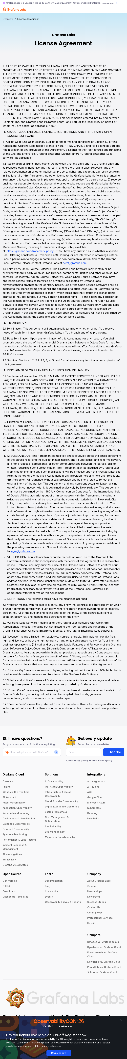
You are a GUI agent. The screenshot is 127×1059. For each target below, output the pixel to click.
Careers (91, 886)
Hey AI (91, 923)
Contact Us (93, 907)
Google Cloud (95, 797)
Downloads (9, 891)
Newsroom (93, 896)
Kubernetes (94, 807)
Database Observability (16, 823)
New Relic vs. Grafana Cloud (104, 961)
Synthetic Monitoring (15, 834)
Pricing (7, 786)
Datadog (92, 813)
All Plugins (93, 786)
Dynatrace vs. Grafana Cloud (104, 947)
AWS (89, 792)
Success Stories (96, 902)
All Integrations (96, 781)
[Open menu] (121, 9)
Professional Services (100, 917)
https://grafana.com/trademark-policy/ (30, 251)
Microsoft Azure (96, 802)
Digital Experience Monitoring (62, 806)
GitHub (7, 886)
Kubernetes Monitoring (16, 813)
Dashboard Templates (15, 896)
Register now (58, 1053)
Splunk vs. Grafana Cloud (102, 972)
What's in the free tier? (16, 792)
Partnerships (94, 891)
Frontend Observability (16, 829)
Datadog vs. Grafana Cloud (103, 941)
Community (51, 891)
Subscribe (114, 752)
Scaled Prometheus (56, 811)
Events (49, 896)
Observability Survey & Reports (63, 902)
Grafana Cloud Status (15, 864)
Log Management (55, 831)
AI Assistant (9, 797)
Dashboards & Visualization (19, 818)
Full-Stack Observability (59, 786)
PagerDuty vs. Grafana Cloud (104, 967)
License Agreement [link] (28, 19)
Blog (47, 886)
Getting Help (94, 912)
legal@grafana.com (23, 551)
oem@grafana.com (74, 263)
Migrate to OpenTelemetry (60, 837)
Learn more (108, 3)
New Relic (93, 818)
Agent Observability (14, 802)
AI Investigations (12, 854)
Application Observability (17, 807)
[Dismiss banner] (121, 1020)
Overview (8, 19)
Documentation (54, 880)
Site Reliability (53, 826)
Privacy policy (105, 760)
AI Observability (54, 781)
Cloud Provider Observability (61, 801)
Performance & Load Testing (19, 839)
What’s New (10, 859)
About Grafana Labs (99, 880)
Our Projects (10, 880)
